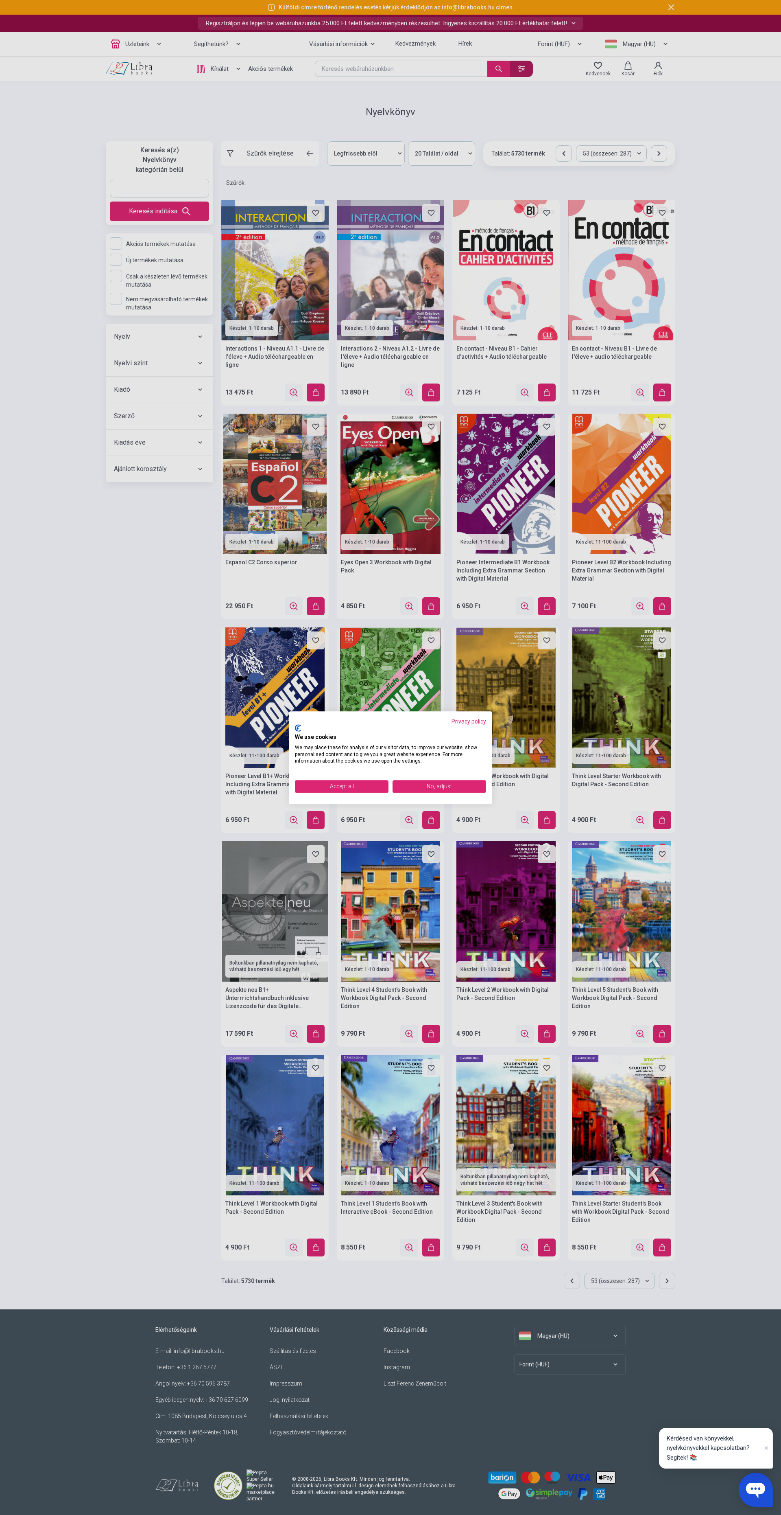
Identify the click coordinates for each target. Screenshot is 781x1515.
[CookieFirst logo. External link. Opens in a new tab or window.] (298, 728)
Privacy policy (469, 721)
